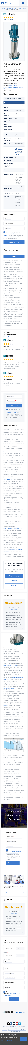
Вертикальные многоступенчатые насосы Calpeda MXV (13, 87)
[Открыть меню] (23, 3)
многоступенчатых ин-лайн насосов (13, 528)
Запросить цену (14, 576)
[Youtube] (17, 1024)
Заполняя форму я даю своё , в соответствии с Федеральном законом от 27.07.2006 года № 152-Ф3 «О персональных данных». (14, 235)
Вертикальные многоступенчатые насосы (19, 149)
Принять (24, 1038)
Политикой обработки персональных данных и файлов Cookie (9, 1042)
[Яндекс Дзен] (8, 1024)
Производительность (10, 946)
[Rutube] (14, 1024)
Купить (14, 256)
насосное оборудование (10, 532)
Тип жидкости (7, 966)
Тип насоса (7, 959)
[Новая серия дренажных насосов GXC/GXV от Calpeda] (14, 879)
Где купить (14, 585)
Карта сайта (11, 1029)
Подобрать (14, 580)
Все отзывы (7, 336)
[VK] (11, 1024)
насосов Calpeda (8, 273)
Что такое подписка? (8, 1026)
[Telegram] (19, 1024)
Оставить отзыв (8, 19)
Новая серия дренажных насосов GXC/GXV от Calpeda (13, 887)
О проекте (4, 1029)
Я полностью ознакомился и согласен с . (13, 993)
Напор (5, 952)
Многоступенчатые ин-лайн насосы (13, 452)
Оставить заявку (12, 863)
